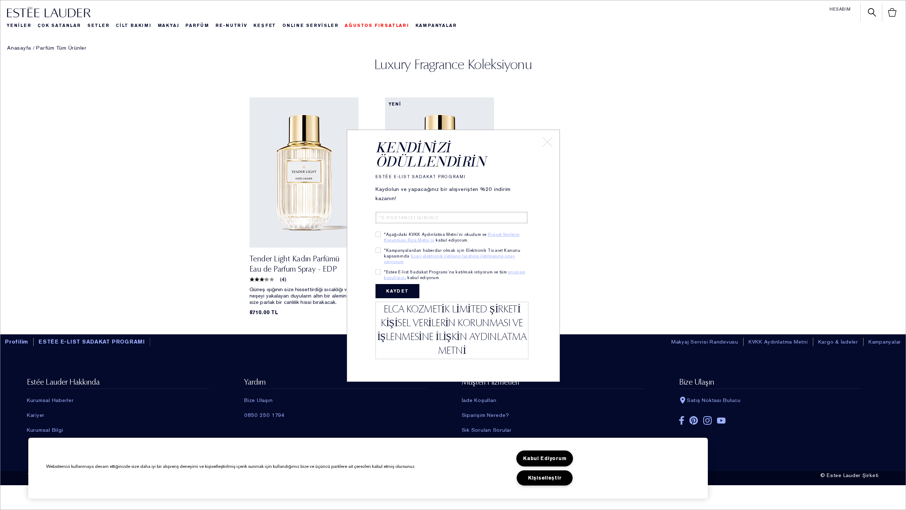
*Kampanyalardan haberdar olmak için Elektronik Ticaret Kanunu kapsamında (452, 256)
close (547, 142)
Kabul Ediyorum (544, 458)
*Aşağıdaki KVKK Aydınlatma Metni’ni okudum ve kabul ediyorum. (452, 237)
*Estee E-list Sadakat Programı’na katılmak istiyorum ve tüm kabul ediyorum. (454, 274)
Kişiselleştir (544, 478)
